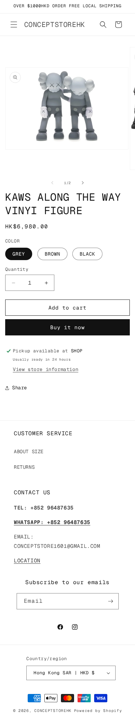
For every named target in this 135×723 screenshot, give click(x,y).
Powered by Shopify (98, 710)
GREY (18, 254)
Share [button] (19, 387)
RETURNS (24, 467)
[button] (13, 24)
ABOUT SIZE (29, 451)
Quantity (16, 269)
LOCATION (27, 560)
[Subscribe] (110, 601)
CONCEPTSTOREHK (53, 710)
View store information (45, 369)
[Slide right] (82, 182)
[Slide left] (52, 182)
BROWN (52, 254)
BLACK (87, 254)
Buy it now (67, 327)
